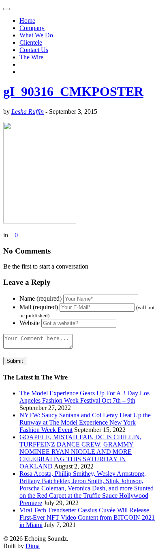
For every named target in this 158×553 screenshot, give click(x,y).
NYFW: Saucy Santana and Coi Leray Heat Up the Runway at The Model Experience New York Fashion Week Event (85, 422)
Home (27, 20)
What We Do (36, 35)
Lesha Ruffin (27, 111)
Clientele (30, 42)
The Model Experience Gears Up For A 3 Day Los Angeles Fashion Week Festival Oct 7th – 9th (84, 397)
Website (29, 322)
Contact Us (33, 49)
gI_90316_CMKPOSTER (73, 91)
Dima (33, 545)
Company (32, 27)
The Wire (31, 57)
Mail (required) (38, 307)
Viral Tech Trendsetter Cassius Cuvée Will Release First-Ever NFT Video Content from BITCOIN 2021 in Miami (87, 517)
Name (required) (40, 298)
